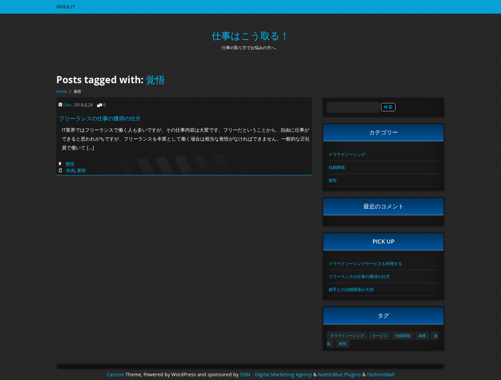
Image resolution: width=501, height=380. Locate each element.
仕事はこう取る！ (250, 35)
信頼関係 (337, 167)
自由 (70, 170)
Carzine (116, 374)
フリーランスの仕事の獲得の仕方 (100, 118)
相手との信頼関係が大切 (351, 289)
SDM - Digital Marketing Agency (276, 374)
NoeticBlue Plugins (339, 374)
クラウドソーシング (347, 154)
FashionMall (381, 374)
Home (61, 91)
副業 (422, 335)
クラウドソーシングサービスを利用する (365, 263)
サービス (379, 335)
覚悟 (155, 79)
